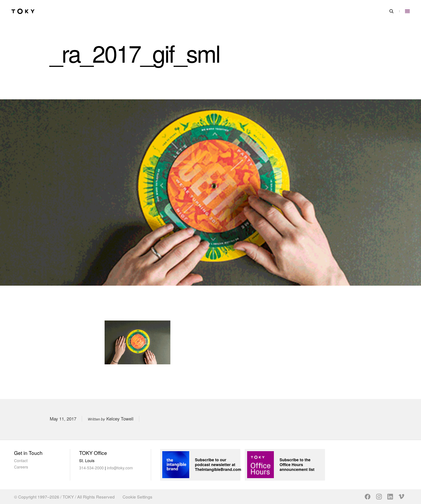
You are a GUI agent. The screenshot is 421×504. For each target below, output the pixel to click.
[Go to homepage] (23, 11)
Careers (21, 467)
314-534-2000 (91, 467)
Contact (21, 460)
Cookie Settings (137, 496)
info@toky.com (120, 467)
